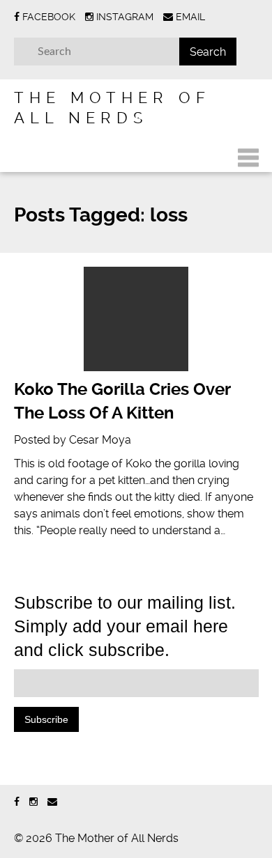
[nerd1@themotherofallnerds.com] (52, 802)
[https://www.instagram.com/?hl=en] (33, 802)
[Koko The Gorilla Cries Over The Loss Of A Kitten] (136, 319)
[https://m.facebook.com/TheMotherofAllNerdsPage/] (17, 802)
